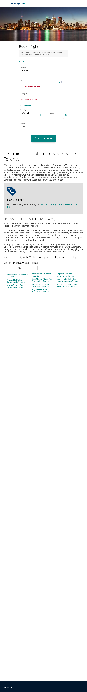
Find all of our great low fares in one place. (42, 205)
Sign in (21, 61)
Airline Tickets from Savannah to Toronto (41, 285)
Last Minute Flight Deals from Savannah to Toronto (68, 280)
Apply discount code (28, 105)
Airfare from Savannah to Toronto (42, 275)
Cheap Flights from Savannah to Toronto (16, 281)
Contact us (8, 687)
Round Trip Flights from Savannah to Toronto (67, 285)
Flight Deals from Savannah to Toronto (41, 290)
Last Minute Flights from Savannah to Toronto (42, 280)
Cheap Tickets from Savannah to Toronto (16, 286)
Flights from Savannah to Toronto (18, 275)
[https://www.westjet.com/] (18, 5)
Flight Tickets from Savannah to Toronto (66, 275)
